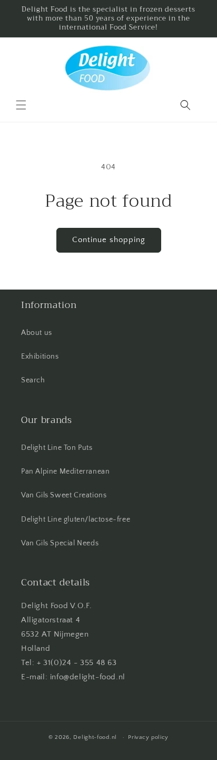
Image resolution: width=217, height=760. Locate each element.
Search (33, 380)
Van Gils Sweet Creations (63, 495)
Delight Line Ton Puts (57, 448)
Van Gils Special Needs (59, 543)
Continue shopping (108, 239)
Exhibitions (40, 356)
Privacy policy (148, 737)
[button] (21, 105)
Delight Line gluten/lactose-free (75, 519)
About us (36, 333)
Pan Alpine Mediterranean (65, 471)
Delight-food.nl (95, 737)
